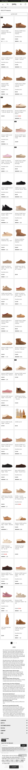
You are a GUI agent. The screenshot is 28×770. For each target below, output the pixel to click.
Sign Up (3, 740)
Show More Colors (18, 36)
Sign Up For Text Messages (7, 743)
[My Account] (21, 4)
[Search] (7, 4)
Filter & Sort (14, 14)
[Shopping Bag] (25, 4)
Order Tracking (5, 1)
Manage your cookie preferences (13, 757)
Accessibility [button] (23, 1)
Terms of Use (18, 749)
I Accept (14, 767)
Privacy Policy (24, 749)
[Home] (14, 4)
